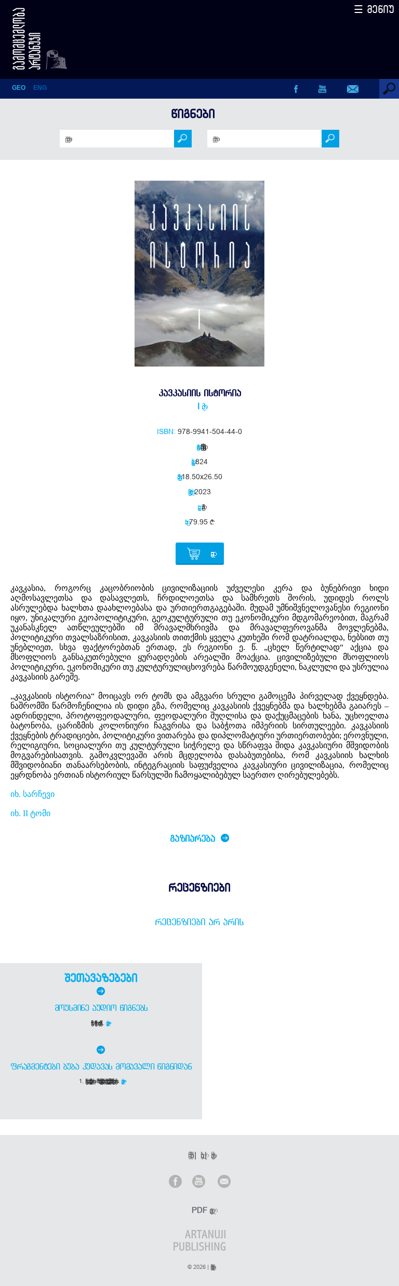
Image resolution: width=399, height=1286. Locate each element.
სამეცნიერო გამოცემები (202, 446)
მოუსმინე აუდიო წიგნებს (101, 1008)
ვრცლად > (108, 1022)
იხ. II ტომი (30, 813)
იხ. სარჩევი (32, 794)
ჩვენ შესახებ (189, 1154)
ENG (40, 87)
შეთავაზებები (100, 977)
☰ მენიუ (374, 9)
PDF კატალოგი (200, 1210)
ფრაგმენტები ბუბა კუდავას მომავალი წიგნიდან (101, 1066)
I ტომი (199, 406)
